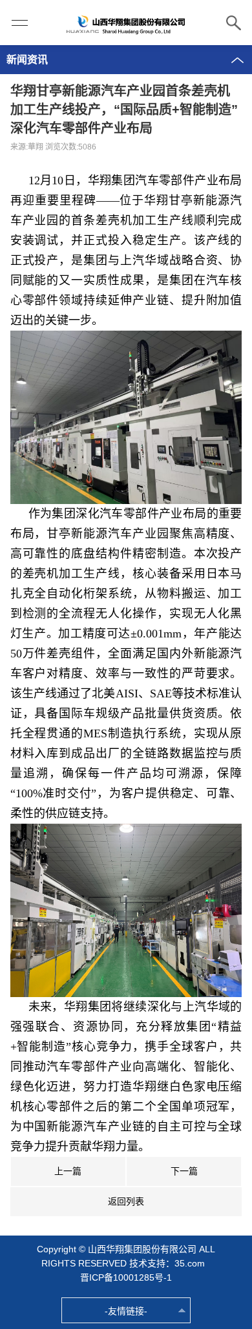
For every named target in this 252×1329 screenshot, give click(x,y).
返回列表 (126, 1201)
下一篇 (184, 1171)
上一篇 (67, 1171)
